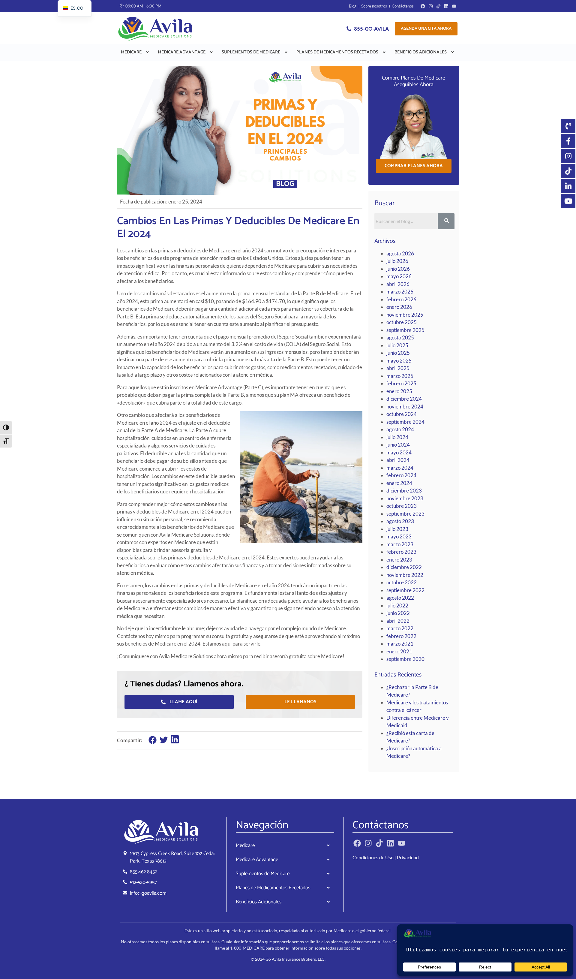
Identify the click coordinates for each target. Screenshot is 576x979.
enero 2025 (399, 391)
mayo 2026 (399, 276)
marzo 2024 (399, 468)
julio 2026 (397, 261)
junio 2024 (398, 444)
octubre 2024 (401, 414)
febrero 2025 (401, 383)
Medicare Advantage (182, 52)
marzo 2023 (399, 544)
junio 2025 (398, 353)
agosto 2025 (400, 337)
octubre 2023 (401, 506)
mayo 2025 (399, 360)
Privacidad (408, 857)
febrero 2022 (401, 636)
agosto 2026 (400, 253)
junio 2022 (398, 613)
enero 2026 (399, 307)
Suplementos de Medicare (251, 52)
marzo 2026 (399, 291)
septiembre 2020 (405, 659)
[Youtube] (454, 6)
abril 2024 (398, 460)
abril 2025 (398, 368)
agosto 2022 (400, 598)
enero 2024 (399, 483)
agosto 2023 (400, 521)
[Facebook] (423, 6)
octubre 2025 (401, 322)
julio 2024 (397, 437)
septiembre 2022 (405, 590)
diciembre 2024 (404, 399)
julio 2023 (397, 529)
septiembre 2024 (405, 422)
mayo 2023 (399, 536)
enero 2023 (399, 559)
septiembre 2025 (405, 330)
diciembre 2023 (404, 490)
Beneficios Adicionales (420, 52)
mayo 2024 (399, 452)
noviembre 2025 (404, 315)
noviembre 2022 (404, 575)
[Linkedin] (446, 6)
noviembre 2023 (404, 498)
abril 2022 (398, 621)
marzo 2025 (399, 376)
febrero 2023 (401, 552)
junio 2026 (398, 269)
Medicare (131, 52)
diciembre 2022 (404, 567)
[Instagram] (431, 6)
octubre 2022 (401, 582)
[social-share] (152, 740)
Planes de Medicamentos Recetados (337, 52)
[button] (135, 52)
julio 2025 (397, 345)
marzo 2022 (399, 628)
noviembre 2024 (404, 406)
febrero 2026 (401, 299)
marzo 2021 (399, 643)
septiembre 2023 (405, 514)
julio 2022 (397, 605)
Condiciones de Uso (373, 857)
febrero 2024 (401, 475)
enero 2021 (399, 651)
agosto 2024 (400, 429)
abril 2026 (398, 284)
